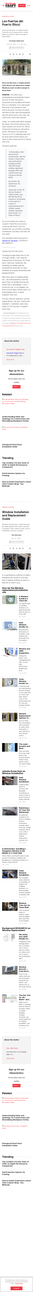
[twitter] (16, 54)
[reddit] (20, 54)
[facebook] (10, 54)
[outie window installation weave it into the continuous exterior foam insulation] (10, 874)
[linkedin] (13, 54)
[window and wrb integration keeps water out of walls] (10, 652)
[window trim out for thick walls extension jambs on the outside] (10, 906)
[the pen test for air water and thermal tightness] (10, 998)
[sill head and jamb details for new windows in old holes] (10, 938)
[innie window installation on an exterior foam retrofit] (10, 780)
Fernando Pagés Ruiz (16, 41)
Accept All (16, 1288)
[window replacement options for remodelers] (10, 717)
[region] (16, 1284)
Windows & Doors (8, 16)
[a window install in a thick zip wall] (10, 599)
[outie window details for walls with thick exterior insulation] (10, 682)
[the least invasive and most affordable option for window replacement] (10, 747)
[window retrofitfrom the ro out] (10, 970)
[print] (30, 54)
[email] (23, 54)
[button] (3, 5)
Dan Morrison (16, 535)
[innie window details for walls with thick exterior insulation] (10, 626)
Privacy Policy (19, 1283)
